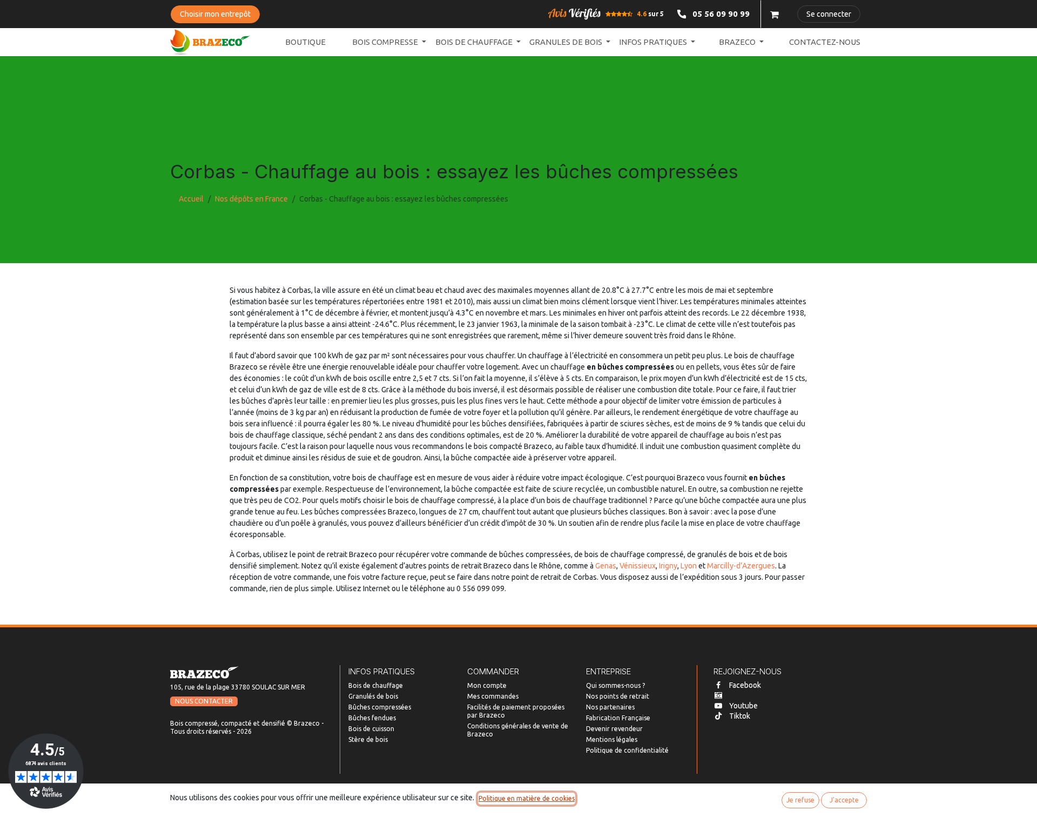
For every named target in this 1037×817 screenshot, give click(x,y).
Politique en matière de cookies (527, 798)
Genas (605, 565)
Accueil (191, 199)
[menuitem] (305, 42)
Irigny (668, 565)
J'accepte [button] (844, 799)
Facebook (745, 685)
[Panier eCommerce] (774, 14)
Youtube (743, 705)
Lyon (689, 565)
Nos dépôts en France (251, 199)
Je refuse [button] (800, 799)
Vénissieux (637, 565)
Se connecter (828, 14)
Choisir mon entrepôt (215, 14)
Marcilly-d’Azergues (741, 565)
